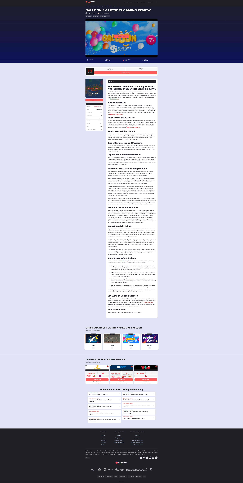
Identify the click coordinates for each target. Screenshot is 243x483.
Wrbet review (146, 381)
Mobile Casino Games (140, 2)
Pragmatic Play (119, 438)
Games (103, 438)
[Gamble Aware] (136, 469)
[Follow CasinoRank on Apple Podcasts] (156, 457)
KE (86, 457)
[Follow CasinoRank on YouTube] (150, 457)
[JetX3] (112, 342)
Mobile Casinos (128, 2)
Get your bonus (125, 72)
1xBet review (121, 381)
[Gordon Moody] (119, 469)
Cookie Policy (121, 481)
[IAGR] (93, 469)
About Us (137, 435)
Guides (150, 2)
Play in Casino (121, 36)
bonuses (131, 279)
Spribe (119, 435)
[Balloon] (131, 342)
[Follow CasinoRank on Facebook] (141, 457)
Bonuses (103, 435)
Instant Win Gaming (119, 442)
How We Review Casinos (137, 442)
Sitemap (103, 444)
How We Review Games (137, 444)
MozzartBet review (97, 381)
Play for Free (121, 40)
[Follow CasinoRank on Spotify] (153, 457)
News (156, 2)
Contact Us (137, 438)
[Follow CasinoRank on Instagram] (144, 457)
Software (103, 440)
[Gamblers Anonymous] (100, 469)
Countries (103, 442)
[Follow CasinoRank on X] (147, 457)
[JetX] (93, 342)
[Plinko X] (150, 342)
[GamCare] (108, 469)
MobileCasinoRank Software (133, 127)
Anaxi (119, 444)
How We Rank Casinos (137, 440)
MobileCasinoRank (114, 99)
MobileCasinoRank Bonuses (116, 114)
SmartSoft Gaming (98, 106)
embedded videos (149, 302)
